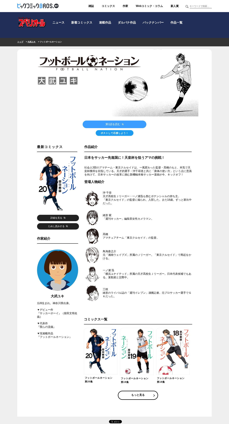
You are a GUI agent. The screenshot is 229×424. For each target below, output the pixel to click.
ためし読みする (56, 226)
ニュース (58, 22)
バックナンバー (153, 22)
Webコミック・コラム (149, 6)
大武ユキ (31, 42)
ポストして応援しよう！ (114, 133)
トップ (20, 42)
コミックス (108, 6)
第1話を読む (113, 124)
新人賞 (175, 6)
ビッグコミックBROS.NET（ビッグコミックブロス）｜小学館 (38, 6)
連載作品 (105, 22)
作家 (125, 6)
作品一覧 (176, 22)
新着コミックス (81, 22)
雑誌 (91, 6)
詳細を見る (56, 217)
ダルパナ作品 (127, 22)
